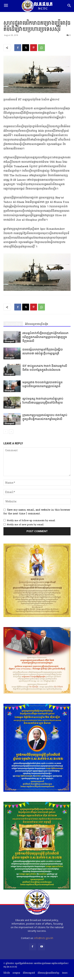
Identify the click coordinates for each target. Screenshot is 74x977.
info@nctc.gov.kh (43, 938)
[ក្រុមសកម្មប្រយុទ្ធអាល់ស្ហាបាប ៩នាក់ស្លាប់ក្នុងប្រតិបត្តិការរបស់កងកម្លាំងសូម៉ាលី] (12, 419)
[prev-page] (5, 431)
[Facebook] (17, 47)
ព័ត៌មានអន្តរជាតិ (9, 341)
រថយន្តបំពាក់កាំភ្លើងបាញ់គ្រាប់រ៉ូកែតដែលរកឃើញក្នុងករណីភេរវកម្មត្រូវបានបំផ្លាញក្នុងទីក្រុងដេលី (45, 337)
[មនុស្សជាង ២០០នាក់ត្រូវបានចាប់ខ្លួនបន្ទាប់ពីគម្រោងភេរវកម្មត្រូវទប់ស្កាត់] (12, 386)
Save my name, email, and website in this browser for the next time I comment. (36, 512)
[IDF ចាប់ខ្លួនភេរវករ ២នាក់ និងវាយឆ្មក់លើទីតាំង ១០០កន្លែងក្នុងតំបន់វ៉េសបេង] (12, 370)
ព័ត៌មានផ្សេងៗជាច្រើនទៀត (36, 324)
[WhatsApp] (41, 47)
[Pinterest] (33, 47)
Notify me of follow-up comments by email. (31, 520)
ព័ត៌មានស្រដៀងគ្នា (13, 324)
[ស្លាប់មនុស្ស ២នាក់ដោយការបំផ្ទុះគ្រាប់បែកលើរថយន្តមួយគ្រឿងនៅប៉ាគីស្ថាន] (12, 402)
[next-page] (11, 431)
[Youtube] (41, 946)
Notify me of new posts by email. (25, 525)
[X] (25, 47)
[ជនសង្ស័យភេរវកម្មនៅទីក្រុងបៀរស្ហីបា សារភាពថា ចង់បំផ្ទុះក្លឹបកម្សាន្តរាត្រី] (12, 353)
